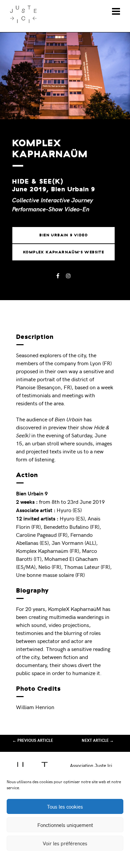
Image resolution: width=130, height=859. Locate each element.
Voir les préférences (65, 843)
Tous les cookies (65, 806)
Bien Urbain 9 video (63, 235)
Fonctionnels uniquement (65, 825)
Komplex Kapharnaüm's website (63, 252)
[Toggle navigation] (116, 11)
